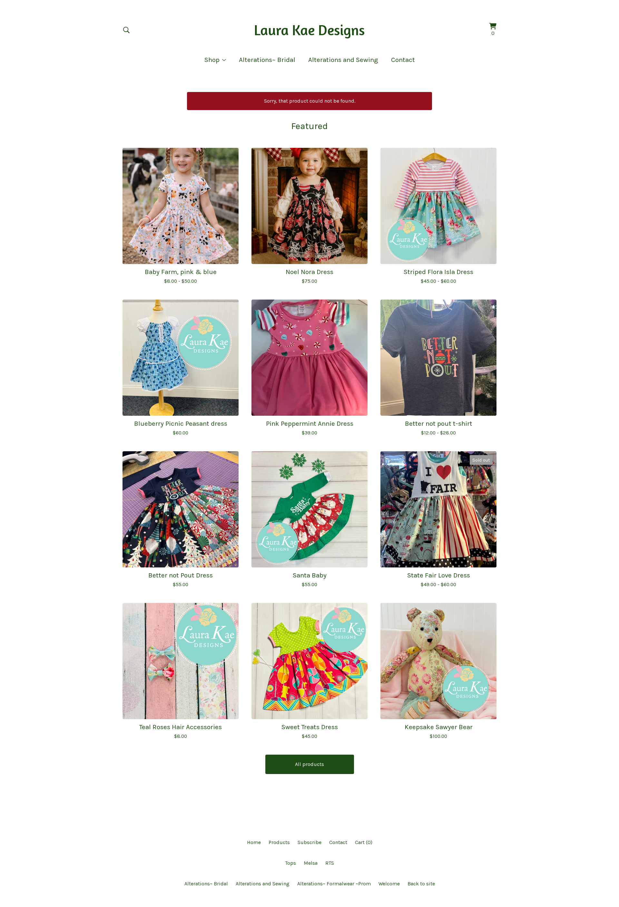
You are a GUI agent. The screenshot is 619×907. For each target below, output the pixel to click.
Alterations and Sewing (343, 60)
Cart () (363, 842)
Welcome (389, 884)
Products (279, 842)
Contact (403, 60)
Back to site (421, 884)
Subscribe (309, 842)
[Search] (126, 30)
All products (309, 764)
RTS (329, 863)
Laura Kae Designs (309, 29)
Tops (290, 863)
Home (254, 842)
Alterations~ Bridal (267, 60)
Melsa (311, 863)
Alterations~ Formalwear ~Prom (334, 884)
